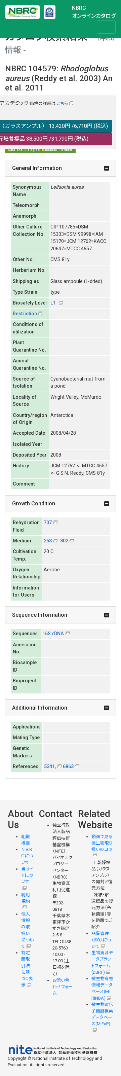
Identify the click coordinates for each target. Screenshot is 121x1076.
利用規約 (25, 898)
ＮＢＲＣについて (27, 856)
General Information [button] (37, 168)
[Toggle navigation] (106, 27)
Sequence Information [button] (39, 615)
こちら (62, 103)
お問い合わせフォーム (62, 987)
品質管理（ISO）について (101, 940)
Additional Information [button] (39, 708)
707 (48, 523)
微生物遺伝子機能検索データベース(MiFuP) (102, 1014)
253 (48, 541)
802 (64, 541)
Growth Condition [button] (33, 503)
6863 (68, 766)
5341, (50, 766)
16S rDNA (53, 634)
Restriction (25, 314)
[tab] (60, 168)
